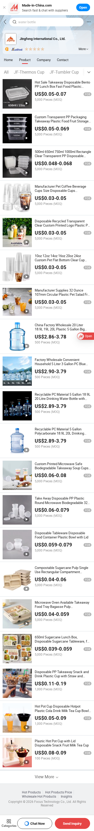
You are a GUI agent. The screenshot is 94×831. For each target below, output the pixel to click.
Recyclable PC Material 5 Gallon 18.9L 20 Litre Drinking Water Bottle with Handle (62, 398)
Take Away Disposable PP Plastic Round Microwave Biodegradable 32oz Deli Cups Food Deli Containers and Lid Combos (63, 504)
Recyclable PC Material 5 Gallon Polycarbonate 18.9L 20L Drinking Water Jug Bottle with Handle (59, 433)
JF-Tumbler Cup (64, 72)
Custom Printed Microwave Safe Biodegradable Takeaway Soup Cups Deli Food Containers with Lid (62, 467)
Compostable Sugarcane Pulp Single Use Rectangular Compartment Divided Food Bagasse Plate (61, 571)
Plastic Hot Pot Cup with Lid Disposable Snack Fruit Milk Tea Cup (62, 743)
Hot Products (31, 792)
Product (25, 59)
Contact (62, 59)
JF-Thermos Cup (29, 72)
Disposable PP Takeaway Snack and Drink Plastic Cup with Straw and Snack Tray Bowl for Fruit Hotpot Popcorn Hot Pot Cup (62, 678)
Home (8, 59)
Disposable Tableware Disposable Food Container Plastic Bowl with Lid (61, 535)
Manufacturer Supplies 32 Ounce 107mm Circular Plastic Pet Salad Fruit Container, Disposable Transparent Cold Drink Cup (63, 296)
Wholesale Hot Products (39, 796)
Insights (66, 796)
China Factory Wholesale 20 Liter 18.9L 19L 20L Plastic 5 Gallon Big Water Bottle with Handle (60, 329)
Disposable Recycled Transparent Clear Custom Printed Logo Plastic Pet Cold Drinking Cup (63, 225)
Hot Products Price (58, 792)
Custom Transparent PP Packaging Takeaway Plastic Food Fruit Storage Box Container (62, 121)
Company (44, 59)
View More (45, 777)
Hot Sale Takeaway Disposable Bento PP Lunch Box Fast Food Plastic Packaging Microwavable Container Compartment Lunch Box (62, 88)
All (6, 72)
